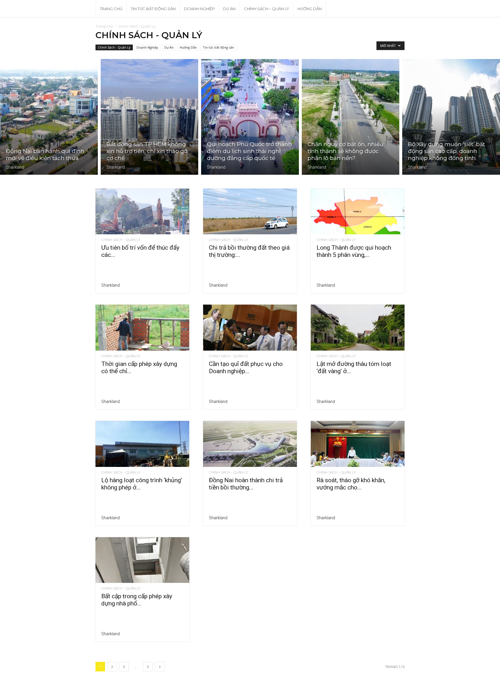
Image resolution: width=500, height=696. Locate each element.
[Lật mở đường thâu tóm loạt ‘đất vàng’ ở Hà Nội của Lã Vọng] (358, 328)
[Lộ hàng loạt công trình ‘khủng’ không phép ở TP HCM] (142, 444)
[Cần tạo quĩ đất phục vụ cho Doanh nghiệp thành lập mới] (250, 328)
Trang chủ (104, 26)
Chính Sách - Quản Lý (114, 47)
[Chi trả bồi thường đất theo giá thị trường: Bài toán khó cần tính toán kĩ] (250, 212)
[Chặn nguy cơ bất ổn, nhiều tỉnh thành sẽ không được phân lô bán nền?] (351, 117)
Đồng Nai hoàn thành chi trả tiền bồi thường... (246, 484)
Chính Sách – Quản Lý (266, 8)
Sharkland (15, 167)
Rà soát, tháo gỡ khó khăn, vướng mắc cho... (351, 484)
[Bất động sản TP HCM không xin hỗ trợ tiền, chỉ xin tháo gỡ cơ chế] (149, 117)
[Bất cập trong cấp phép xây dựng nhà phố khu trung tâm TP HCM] (142, 560)
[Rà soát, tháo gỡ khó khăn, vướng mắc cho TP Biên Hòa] (358, 444)
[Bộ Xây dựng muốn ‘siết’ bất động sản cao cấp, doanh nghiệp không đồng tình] (451, 117)
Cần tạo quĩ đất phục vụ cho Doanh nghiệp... (246, 367)
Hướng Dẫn (309, 8)
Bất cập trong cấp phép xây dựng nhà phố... (136, 600)
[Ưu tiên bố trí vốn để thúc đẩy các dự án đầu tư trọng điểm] (142, 212)
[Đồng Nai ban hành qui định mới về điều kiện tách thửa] (49, 117)
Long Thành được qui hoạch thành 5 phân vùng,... (354, 251)
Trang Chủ (111, 8)
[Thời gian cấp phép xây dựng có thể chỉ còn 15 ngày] (142, 328)
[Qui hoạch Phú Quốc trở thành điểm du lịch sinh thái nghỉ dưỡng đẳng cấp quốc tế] (250, 117)
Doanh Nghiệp (199, 8)
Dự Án (229, 8)
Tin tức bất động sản (153, 8)
